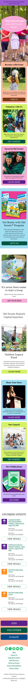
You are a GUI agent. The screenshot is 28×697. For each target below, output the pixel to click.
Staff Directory (14, 660)
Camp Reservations (14, 657)
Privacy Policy (14, 668)
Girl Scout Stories (14, 663)
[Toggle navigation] (25, 9)
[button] (22, 9)
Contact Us (14, 655)
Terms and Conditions (14, 665)
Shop (14, 652)
